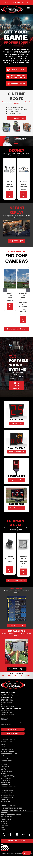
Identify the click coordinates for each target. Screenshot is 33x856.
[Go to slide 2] (28, 290)
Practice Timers (5, 757)
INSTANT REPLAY (6, 801)
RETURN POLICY (6, 817)
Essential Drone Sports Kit (8, 777)
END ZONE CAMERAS (6, 763)
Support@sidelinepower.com (9, 706)
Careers (3, 829)
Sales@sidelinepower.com (8, 705)
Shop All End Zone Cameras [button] (17, 329)
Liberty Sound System (7, 794)
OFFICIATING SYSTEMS (7, 752)
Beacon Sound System (7, 792)
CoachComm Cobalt (6, 741)
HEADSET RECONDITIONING (12, 808)
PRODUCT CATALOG (13, 729)
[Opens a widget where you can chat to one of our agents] (26, 853)
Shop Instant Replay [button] (16, 241)
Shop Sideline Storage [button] (16, 580)
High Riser (3, 769)
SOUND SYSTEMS (6, 789)
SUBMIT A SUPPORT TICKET (11, 815)
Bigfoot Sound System (7, 790)
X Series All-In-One (6, 748)
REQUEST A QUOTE (12, 733)
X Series (3, 746)
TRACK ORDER (6, 819)
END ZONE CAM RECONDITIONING (14, 810)
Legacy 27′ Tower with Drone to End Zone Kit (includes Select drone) (23, 302)
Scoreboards (4, 759)
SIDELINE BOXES (5, 785)
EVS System (4, 764)
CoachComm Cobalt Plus (8, 739)
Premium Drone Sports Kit (23, 184)
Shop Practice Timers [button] (16, 452)
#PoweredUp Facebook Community (11, 722)
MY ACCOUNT (16, 2)
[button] (16, 127)
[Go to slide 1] (5, 290)
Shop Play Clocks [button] (16, 424)
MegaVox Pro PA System (7, 797)
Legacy (3, 768)
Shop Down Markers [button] (16, 480)
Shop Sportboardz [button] (16, 625)
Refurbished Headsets (7, 749)
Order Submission (6, 724)
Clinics (2, 827)
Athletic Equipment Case (9, 559)
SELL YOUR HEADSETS (9, 806)
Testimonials (4, 826)
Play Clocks (4, 755)
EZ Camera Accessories (7, 771)
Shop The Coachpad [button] (16, 669)
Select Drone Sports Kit (9, 184)
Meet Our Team (5, 824)
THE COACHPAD (5, 780)
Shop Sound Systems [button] (16, 386)
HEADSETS (4, 738)
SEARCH (25, 2)
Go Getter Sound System (7, 796)
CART (7, 2)
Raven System (5, 766)
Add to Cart (9, 194)
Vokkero (3, 744)
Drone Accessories (6, 778)
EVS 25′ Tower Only (10, 295)
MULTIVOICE (4, 743)
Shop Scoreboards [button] (16, 508)
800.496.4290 (8, 699)
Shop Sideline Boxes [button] (16, 118)
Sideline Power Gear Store (17, 841)
